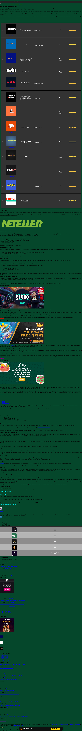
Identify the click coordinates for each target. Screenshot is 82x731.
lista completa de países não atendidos (44, 427)
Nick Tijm (12, 4)
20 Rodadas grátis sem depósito (5, 611)
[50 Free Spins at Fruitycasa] (22, 383)
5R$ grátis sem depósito (4, 655)
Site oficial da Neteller (7, 238)
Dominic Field (9, 598)
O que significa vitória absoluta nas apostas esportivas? (7, 596)
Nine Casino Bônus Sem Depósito (6, 660)
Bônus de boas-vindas (5, 401)
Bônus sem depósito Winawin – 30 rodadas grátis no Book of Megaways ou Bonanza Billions (12, 664)
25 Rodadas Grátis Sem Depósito (6, 612)
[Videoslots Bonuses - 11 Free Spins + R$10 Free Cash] (22, 343)
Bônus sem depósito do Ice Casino (6, 659)
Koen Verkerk (7, 568)
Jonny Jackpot (10, 309)
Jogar (55, 547)
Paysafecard (2, 463)
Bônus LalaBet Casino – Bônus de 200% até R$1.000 (7, 690)
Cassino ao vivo (30, 1)
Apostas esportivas (51, 1)
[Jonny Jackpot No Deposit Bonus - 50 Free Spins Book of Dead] (22, 308)
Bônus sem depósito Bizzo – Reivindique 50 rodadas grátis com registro (9, 694)
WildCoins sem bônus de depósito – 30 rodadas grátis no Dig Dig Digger (9, 679)
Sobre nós (56, 1)
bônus (1, 1)
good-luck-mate (2, 0)
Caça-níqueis (13, 345)
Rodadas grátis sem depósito (18, 1)
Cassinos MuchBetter (25, 471)
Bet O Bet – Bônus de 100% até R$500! (5, 651)
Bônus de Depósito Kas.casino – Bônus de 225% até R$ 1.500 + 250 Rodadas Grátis (11, 709)
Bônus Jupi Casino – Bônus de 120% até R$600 (6, 668)
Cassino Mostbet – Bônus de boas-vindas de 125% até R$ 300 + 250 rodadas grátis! (11, 675)
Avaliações (35, 1)
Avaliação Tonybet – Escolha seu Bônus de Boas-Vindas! (7, 645)
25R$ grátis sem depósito (4, 657)
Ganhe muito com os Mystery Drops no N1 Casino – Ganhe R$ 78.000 (9, 566)
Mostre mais (2, 719)
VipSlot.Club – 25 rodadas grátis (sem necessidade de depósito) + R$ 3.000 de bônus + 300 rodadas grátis (14, 716)
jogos (12, 1)
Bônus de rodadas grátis (5, 403)
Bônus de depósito (4, 402)
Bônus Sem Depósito (6, 1)
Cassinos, (16, 4)
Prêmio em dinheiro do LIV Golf (4, 570)
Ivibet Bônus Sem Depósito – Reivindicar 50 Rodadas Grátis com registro (10, 705)
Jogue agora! (72, 30)
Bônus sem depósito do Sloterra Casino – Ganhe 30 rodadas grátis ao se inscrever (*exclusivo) (12, 686)
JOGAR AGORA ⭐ (55, 728)
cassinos (25, 1)
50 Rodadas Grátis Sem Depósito (6, 613)
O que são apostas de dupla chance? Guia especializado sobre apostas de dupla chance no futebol (13, 600)
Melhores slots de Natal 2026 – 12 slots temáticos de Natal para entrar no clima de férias (12, 604)
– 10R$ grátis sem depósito (4, 656)
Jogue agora (2, 318)
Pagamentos (39, 1)
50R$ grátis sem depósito (4, 658)
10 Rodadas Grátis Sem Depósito (6, 610)
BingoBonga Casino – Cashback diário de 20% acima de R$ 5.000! (9, 701)
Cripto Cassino (45, 1)
